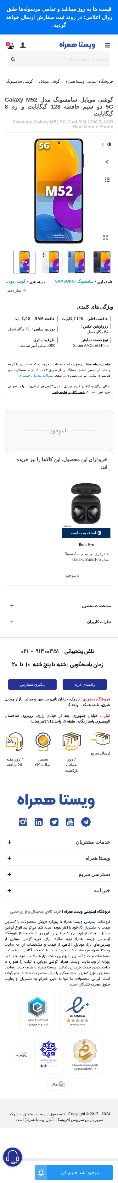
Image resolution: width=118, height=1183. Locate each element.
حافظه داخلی (97, 318)
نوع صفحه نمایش (94, 340)
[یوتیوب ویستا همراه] (70, 822)
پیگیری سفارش (32, 684)
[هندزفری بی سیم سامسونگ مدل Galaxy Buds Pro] (86, 503)
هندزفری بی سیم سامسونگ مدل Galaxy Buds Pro (86, 557)
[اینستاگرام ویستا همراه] (23, 822)
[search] (13, 59)
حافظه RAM (44, 318)
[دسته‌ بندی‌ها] (107, 45)
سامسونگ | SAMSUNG (74, 281)
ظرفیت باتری (43, 340)
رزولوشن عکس (95, 326)
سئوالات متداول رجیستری (36, 375)
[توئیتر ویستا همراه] (54, 822)
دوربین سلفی (44, 329)
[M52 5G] (105, 237)
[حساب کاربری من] (23, 45)
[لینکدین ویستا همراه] (38, 822)
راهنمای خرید (85, 684)
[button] (14, 191)
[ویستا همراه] (77, 45)
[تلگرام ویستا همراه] (86, 822)
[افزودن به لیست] (107, 180)
